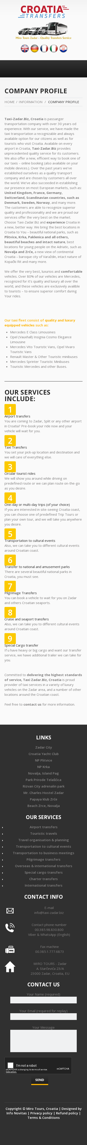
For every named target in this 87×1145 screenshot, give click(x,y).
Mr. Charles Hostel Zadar (43, 792)
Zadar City (43, 747)
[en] (25, 48)
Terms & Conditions (43, 1117)
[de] (34, 48)
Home (9, 102)
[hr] (63, 48)
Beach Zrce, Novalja (43, 805)
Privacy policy (41, 1113)
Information (30, 102)
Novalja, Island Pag (43, 773)
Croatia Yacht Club (44, 753)
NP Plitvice (43, 760)
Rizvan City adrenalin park (43, 786)
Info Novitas (16, 1113)
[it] (54, 48)
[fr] (44, 48)
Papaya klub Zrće (43, 799)
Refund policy (67, 1113)
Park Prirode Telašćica (43, 779)
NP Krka (43, 766)
